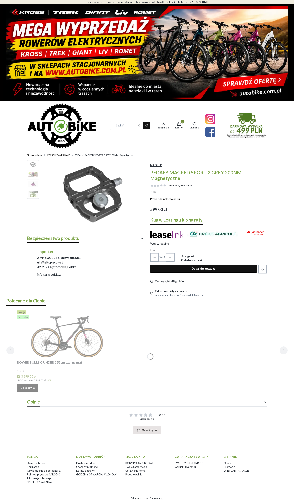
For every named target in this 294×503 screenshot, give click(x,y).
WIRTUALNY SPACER (236, 470)
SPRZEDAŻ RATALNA (39, 482)
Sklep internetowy (145, 498)
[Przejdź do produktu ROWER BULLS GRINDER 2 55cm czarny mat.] (67, 334)
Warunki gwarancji (185, 466)
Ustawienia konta (135, 470)
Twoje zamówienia (136, 466)
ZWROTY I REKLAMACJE (189, 463)
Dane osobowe (36, 463)
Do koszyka (27, 387)
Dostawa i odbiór (86, 463)
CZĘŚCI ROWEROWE (58, 155)
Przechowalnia (133, 474)
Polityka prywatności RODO (43, 474)
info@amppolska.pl (49, 274)
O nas (227, 463)
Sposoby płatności (87, 466)
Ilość (153, 250)
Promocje (229, 466)
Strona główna (34, 155)
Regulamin (33, 466)
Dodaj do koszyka (203, 268)
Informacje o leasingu (39, 478)
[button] (146, 125)
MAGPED (156, 165)
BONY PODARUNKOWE (139, 463)
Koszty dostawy (85, 470)
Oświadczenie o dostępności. (44, 470)
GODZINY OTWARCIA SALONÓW (96, 474)
